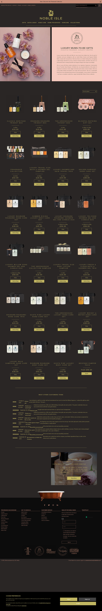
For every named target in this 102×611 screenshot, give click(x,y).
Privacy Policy (44, 518)
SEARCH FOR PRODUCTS (81, 5)
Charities (23, 515)
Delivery (43, 515)
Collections (75, 22)
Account (24, 5)
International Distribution (26, 518)
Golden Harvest (4, 513)
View (15, 132)
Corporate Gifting (24, 522)
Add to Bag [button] (15, 135)
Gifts (24, 22)
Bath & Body (32, 22)
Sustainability (24, 513)
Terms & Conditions (45, 520)
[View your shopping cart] (99, 5)
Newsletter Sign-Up (6, 5)
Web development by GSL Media (12, 560)
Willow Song (3, 530)
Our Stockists (44, 517)
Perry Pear (3, 517)
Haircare (65, 22)
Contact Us (43, 513)
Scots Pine (3, 520)
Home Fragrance (54, 22)
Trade (19, 5)
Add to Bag (87, 281)
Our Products (24, 517)
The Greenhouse (4, 525)
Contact (14, 5)
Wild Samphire (4, 528)
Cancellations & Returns (46, 512)
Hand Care (42, 22)
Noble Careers (31, 5)
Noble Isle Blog (24, 525)
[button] (2, 2)
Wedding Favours (24, 523)
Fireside (2, 512)
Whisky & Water (4, 527)
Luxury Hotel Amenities (26, 520)
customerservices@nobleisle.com (93, 560)
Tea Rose (3, 523)
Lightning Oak (4, 515)
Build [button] (86, 373)
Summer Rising (4, 522)
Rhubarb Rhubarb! (5, 518)
